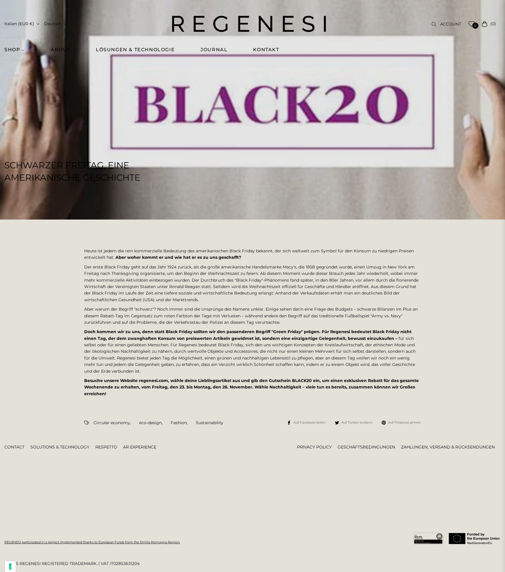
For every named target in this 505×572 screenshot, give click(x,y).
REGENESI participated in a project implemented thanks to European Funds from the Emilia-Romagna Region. (92, 542)
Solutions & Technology (59, 447)
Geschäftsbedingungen (366, 447)
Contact (14, 447)
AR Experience (139, 447)
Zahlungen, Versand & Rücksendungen (448, 447)
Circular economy (112, 422)
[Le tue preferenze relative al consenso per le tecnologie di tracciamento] (10, 566)
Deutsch (52, 23)
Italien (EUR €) (19, 23)
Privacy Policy (314, 447)
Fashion (179, 422)
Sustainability (209, 422)
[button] (17, 50)
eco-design (150, 422)
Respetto (106, 447)
